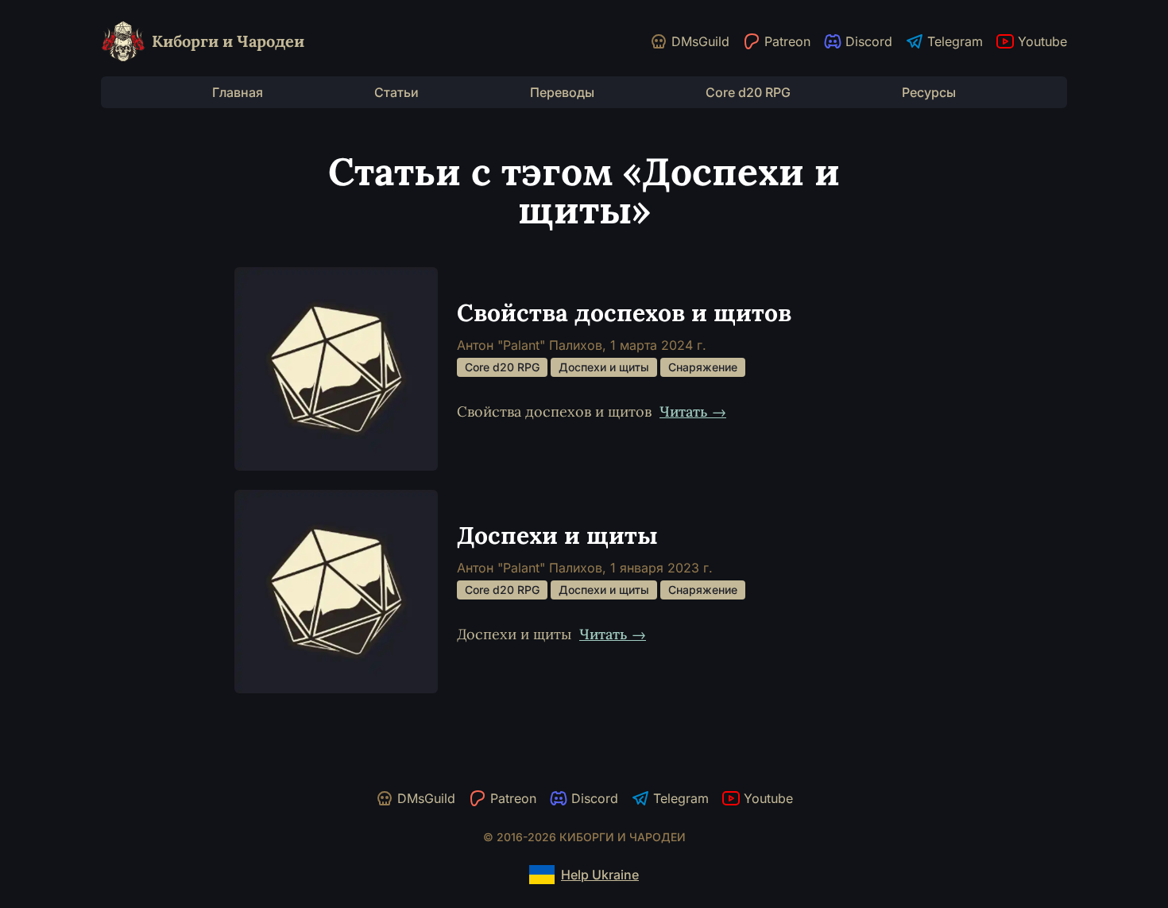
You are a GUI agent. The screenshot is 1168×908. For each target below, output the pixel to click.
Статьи (396, 92)
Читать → (692, 411)
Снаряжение (703, 367)
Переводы (562, 92)
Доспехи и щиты (603, 367)
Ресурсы (929, 92)
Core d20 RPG (748, 92)
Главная (237, 92)
